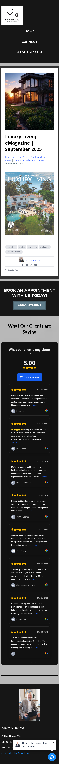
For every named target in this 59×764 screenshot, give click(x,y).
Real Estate (10, 157)
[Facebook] (22, 264)
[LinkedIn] (27, 264)
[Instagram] (31, 264)
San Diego (23, 157)
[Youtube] (35, 264)
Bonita (41, 160)
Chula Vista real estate (24, 160)
